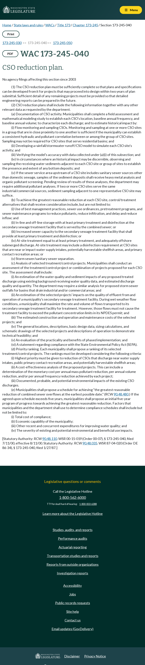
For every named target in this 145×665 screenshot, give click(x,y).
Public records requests (72, 603)
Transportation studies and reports (72, 556)
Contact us (73, 620)
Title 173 (63, 25)
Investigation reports (72, 573)
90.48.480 (121, 394)
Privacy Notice (95, 656)
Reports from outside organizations (72, 564)
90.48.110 (49, 439)
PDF (10, 53)
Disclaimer (72, 656)
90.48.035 (90, 443)
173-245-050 (62, 43)
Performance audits (72, 538)
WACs (50, 25)
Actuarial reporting (73, 547)
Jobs (72, 594)
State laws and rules (28, 25)
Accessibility (72, 585)
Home (6, 25)
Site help (72, 611)
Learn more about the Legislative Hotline (72, 514)
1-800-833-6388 (88, 504)
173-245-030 (12, 43)
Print (10, 34)
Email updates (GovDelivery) (72, 629)
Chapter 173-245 (85, 25)
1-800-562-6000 (72, 497)
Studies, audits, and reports (73, 530)
